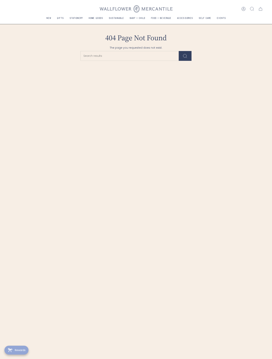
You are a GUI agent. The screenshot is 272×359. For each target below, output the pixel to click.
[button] (60, 18)
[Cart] (260, 9)
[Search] (185, 56)
